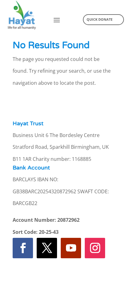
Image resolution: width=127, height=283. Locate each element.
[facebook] (23, 248)
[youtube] (71, 248)
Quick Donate (100, 19)
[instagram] (95, 248)
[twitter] (47, 248)
